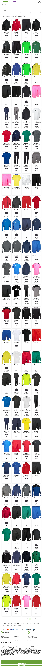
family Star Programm (5, 637)
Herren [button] (10, 16)
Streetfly (19, 625)
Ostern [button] (25, 16)
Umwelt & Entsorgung (31, 640)
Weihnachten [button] (20, 16)
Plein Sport (18, 623)
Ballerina (22, 623)
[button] (6, 13)
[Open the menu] (2, 5)
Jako (9, 623)
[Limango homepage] (5, 1)
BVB (11, 623)
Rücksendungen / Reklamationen (33, 638)
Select (3, 623)
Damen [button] (14, 16)
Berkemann (8, 625)
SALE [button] (7, 16)
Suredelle (27, 623)
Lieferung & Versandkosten (32, 637)
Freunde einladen (4, 638)
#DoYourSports (32, 623)
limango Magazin (4, 640)
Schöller (15, 625)
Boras (6, 623)
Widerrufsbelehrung (17, 638)
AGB (15, 637)
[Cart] (10, 29)
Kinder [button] (3, 16)
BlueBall (3, 625)
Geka (37, 623)
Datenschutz (16, 640)
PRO (11, 625)
